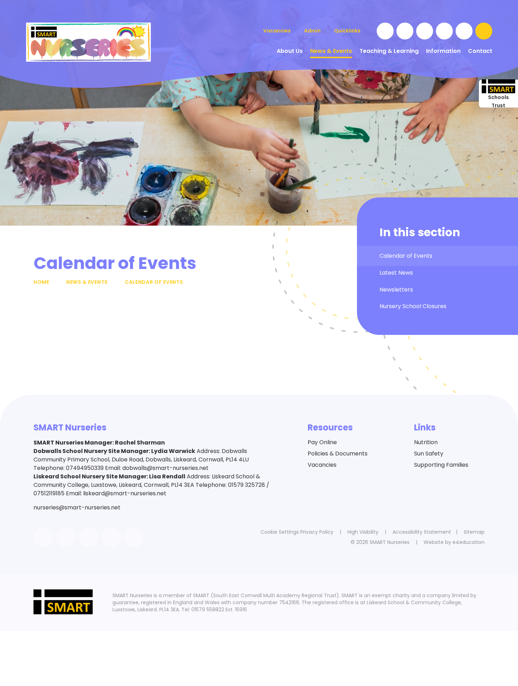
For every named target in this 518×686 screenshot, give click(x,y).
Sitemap (474, 531)
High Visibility (362, 531)
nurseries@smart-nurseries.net (77, 507)
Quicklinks (347, 30)
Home (41, 282)
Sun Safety (428, 453)
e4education (468, 542)
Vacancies (322, 465)
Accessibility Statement (422, 531)
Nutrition (426, 442)
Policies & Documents (338, 453)
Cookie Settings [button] (279, 531)
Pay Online (322, 442)
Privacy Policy (316, 531)
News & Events (87, 282)
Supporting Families (441, 465)
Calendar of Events (154, 282)
